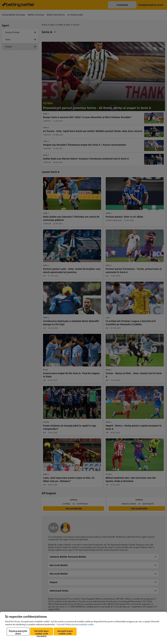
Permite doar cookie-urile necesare (41, 632)
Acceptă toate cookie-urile (65, 632)
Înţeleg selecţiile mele (18, 632)
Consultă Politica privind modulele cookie (75, 624)
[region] (83, 625)
